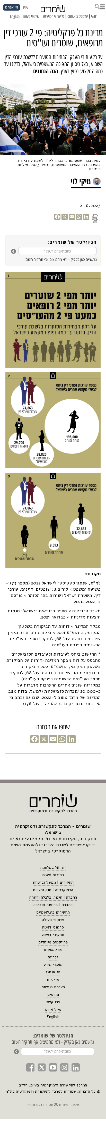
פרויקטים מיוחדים (53, 942)
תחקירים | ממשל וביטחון (53, 882)
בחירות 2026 (53, 875)
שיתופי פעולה (53, 920)
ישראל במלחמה (53, 867)
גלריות (53, 957)
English (53, 1017)
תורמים (53, 994)
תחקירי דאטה (53, 935)
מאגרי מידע (53, 964)
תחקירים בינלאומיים (53, 912)
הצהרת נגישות (53, 987)
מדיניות (53, 979)
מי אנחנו (53, 972)
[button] (99, 6)
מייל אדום (53, 1009)
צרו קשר (53, 1002)
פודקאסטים (53, 949)
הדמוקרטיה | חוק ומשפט (53, 890)
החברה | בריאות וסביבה (53, 905)
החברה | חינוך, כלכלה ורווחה (53, 897)
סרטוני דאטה (53, 927)
